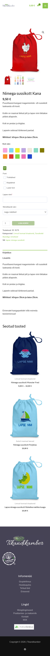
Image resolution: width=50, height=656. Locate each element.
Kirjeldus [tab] (7, 253)
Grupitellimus (25, 582)
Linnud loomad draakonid (23, 233)
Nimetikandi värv (9, 207)
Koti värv (6, 144)
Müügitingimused (25, 610)
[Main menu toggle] (45, 5)
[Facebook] (25, 649)
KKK (25, 620)
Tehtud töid (25, 588)
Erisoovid (25, 591)
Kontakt (25, 617)
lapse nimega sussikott (15, 240)
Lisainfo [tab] (6, 258)
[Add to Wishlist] (4, 168)
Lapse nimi (11, 194)
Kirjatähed (11, 183)
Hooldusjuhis (25, 585)
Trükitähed (11, 177)
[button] (43, 32)
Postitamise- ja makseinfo (25, 613)
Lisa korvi (23, 223)
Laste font (11, 188)
